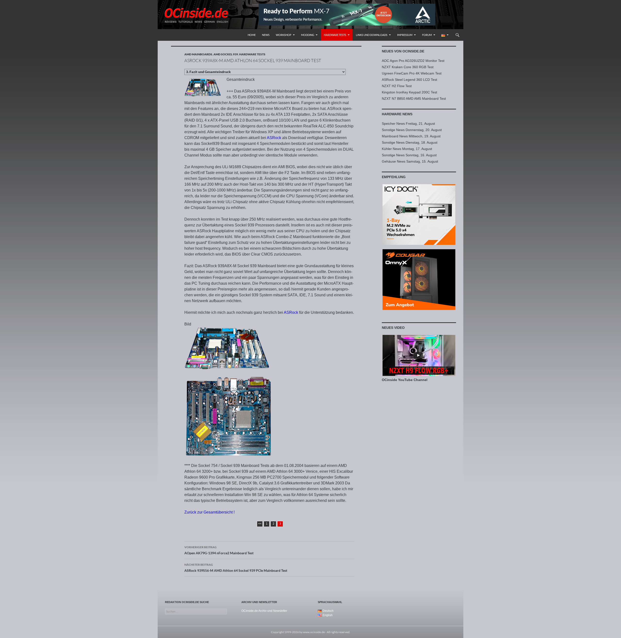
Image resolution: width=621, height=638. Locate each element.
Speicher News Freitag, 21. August (408, 123)
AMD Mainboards (198, 54)
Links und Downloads (371, 34)
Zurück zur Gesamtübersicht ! (209, 512)
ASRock (274, 138)
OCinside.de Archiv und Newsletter (264, 611)
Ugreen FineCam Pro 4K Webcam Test (411, 73)
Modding (307, 34)
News (266, 34)
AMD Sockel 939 (225, 54)
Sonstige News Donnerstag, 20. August (412, 130)
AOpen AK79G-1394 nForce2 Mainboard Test (218, 550)
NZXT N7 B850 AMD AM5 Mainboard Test (414, 98)
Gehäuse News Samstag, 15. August (410, 161)
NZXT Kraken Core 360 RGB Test (407, 67)
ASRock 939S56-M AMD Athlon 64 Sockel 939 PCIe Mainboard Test (235, 567)
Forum (427, 34)
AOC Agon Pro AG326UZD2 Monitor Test (413, 61)
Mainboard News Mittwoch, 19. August (411, 136)
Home (252, 34)
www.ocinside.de (314, 632)
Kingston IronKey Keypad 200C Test (409, 92)
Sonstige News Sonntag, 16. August (409, 155)
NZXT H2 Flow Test (397, 86)
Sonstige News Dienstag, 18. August (409, 142)
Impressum (404, 34)
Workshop (283, 34)
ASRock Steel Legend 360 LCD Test (409, 80)
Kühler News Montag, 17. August (407, 149)
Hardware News (397, 114)
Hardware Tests (335, 34)
